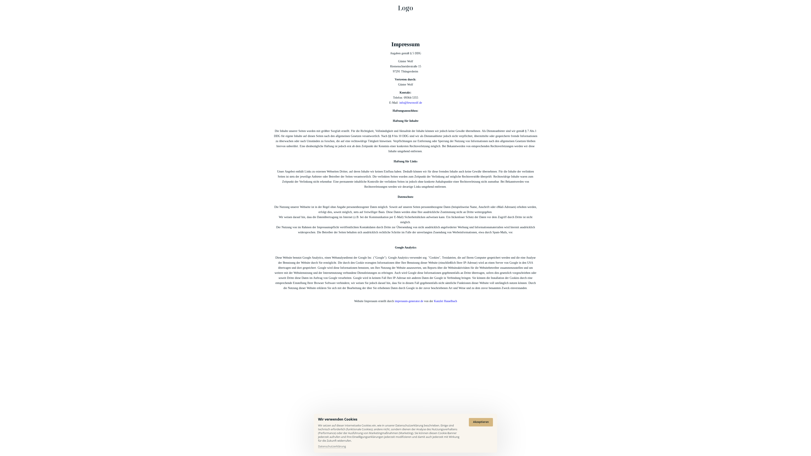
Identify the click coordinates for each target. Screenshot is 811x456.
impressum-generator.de (409, 301)
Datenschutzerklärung (332, 446)
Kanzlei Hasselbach (445, 301)
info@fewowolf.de (410, 102)
